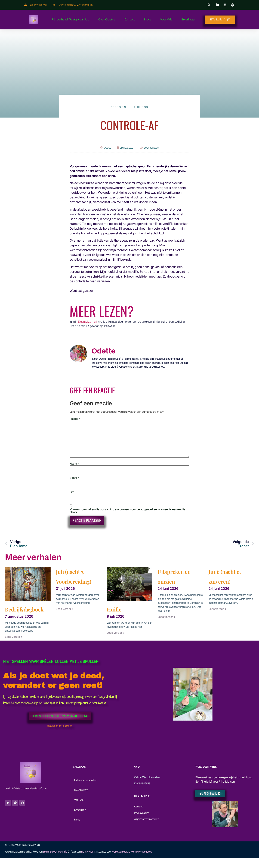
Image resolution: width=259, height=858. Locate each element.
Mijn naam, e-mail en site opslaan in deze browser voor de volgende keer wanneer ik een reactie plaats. (127, 510)
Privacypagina (141, 812)
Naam (74, 463)
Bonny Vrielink (88, 851)
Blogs (147, 19)
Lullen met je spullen (85, 780)
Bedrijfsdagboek (24, 609)
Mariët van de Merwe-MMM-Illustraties (132, 851)
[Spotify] (15, 803)
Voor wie (166, 19)
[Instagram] (22, 803)
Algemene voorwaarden (146, 818)
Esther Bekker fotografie (55, 851)
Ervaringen (188, 19)
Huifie (114, 609)
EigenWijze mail (87, 321)
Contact (129, 19)
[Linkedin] (8, 803)
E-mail (74, 477)
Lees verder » (14, 636)
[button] (209, 5)
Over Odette (106, 19)
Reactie (75, 418)
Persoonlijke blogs (129, 107)
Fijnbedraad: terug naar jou (70, 19)
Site (72, 492)
